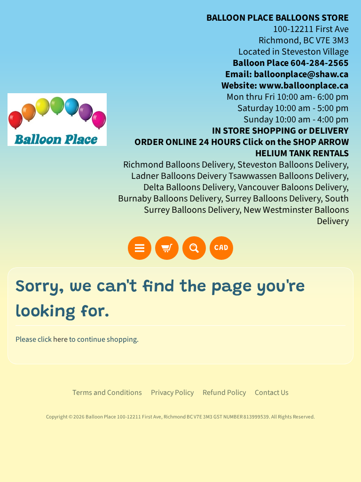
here (60, 339)
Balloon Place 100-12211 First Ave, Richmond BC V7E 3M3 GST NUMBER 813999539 (177, 416)
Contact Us (272, 392)
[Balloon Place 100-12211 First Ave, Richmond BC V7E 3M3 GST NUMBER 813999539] (57, 119)
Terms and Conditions (107, 392)
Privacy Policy (172, 392)
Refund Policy (224, 392)
